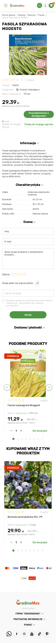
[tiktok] (39, 633)
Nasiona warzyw (40, 213)
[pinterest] (47, 633)
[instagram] (24, 633)
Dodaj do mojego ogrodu (39, 124)
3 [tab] (22, 439)
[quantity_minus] (11, 431)
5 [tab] (30, 439)
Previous (7, 387)
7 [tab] (38, 439)
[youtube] (31, 633)
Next (49, 387)
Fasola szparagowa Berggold (24, 405)
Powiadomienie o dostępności (39, 114)
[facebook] (16, 633)
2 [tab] (18, 439)
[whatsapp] (9, 633)
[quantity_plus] (21, 431)
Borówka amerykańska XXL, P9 (25, 516)
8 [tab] (42, 439)
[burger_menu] (5, 5)
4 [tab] (26, 439)
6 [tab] (34, 439)
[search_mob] (39, 5)
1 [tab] (13, 439)
